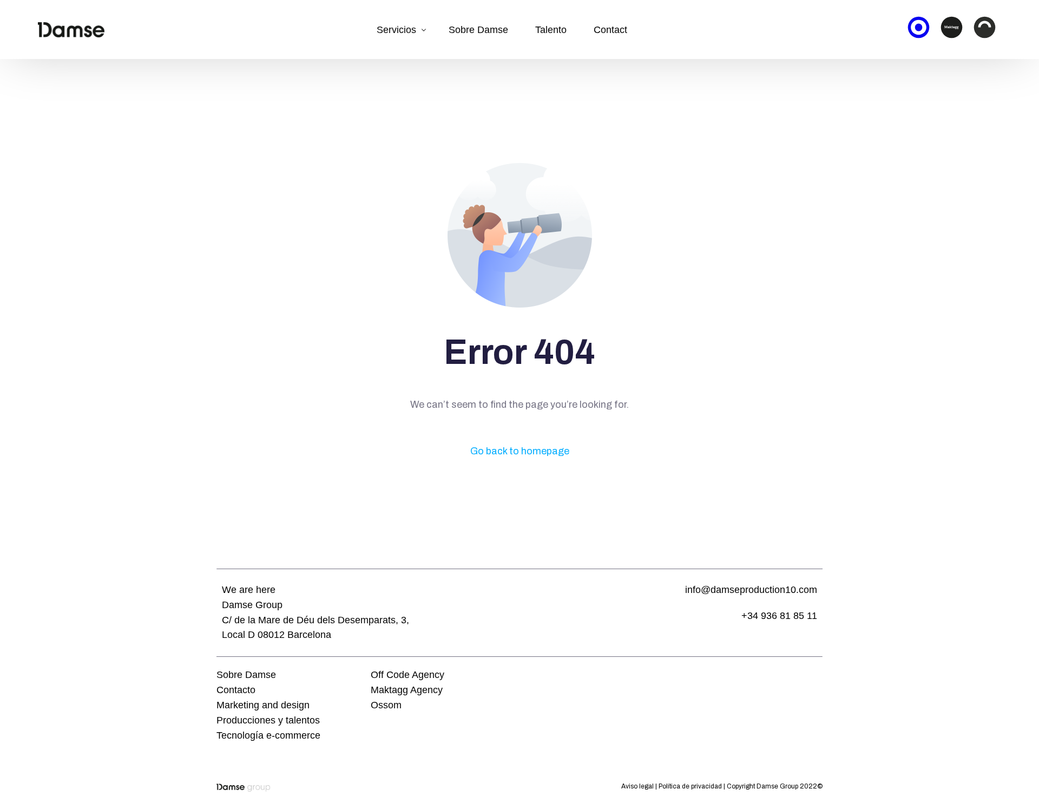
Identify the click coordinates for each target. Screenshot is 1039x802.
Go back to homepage (519, 451)
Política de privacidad (690, 786)
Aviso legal (637, 786)
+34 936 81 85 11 (779, 615)
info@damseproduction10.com (751, 589)
